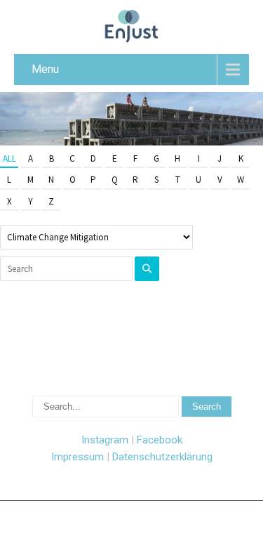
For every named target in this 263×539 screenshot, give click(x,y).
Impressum (77, 456)
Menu (45, 69)
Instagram (104, 440)
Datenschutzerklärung (162, 456)
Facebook (159, 440)
